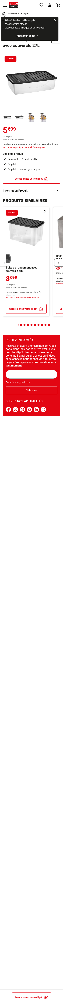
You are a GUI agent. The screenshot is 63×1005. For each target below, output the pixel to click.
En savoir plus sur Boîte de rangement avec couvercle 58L (26, 261)
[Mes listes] (41, 5)
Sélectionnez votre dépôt (29, 178)
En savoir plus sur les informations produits (31, 191)
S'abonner (31, 390)
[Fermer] (55, 21)
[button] (17, 325)
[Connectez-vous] (50, 5)
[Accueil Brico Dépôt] (13, 5)
